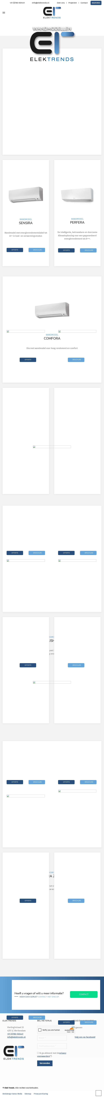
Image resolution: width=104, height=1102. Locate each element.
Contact (84, 3)
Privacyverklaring (41, 1094)
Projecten (72, 3)
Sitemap (28, 1094)
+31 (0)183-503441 (17, 3)
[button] (3, 1099)
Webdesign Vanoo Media (12, 1094)
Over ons (61, 3)
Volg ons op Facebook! (85, 1037)
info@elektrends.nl (40, 3)
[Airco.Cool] (52, 12)
